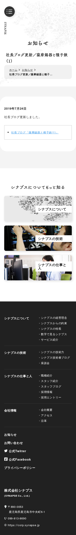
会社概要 (47, 410)
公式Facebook (20, 459)
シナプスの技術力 (52, 352)
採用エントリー (51, 397)
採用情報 (47, 392)
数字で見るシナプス (54, 334)
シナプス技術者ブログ (55, 357)
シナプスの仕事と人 (18, 376)
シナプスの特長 (51, 329)
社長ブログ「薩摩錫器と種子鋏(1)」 (34, 132)
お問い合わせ (13, 443)
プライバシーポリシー (19, 467)
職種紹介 (47, 375)
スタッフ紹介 (49, 381)
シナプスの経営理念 (54, 318)
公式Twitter (17, 451)
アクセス (47, 415)
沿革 (44, 421)
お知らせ (27, 69)
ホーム (13, 69)
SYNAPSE (5, 28)
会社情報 (10, 410)
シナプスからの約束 (54, 323)
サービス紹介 (49, 339)
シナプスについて (16, 318)
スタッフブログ (51, 386)
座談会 (45, 363)
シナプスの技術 (15, 352)
